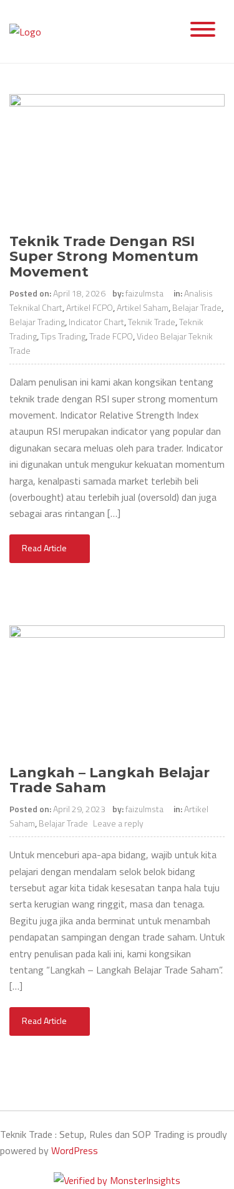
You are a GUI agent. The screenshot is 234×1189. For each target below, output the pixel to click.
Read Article (45, 547)
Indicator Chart (96, 321)
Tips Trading (63, 336)
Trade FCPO (111, 336)
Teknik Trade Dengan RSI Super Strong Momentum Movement (103, 256)
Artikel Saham (142, 307)
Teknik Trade (151, 321)
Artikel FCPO (89, 307)
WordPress (74, 1150)
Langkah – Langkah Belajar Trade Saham (109, 780)
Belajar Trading (37, 321)
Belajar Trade (197, 307)
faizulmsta (144, 293)
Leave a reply (119, 823)
